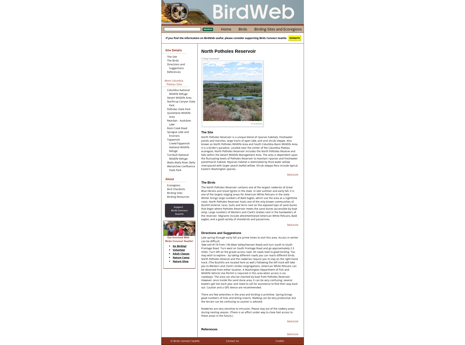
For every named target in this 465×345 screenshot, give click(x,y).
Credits (280, 341)
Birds (242, 29)
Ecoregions (173, 185)
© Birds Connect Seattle (185, 341)
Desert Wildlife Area (179, 97)
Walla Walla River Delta (181, 162)
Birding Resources (178, 196)
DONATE (294, 38)
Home (226, 29)
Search (208, 29)
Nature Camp (181, 257)
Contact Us (232, 341)
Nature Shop (181, 261)
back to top (292, 174)
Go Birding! (180, 246)
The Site (172, 56)
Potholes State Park (178, 109)
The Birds (173, 60)
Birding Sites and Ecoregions (278, 29)
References (174, 72)
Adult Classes (181, 253)
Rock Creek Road (177, 128)
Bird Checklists (176, 189)
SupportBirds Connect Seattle (179, 210)
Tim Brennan (257, 124)
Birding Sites (175, 193)
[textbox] (182, 29)
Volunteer (179, 250)
